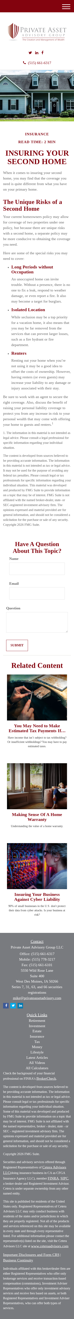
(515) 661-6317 (39, 63)
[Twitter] (30, 53)
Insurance (37, 1036)
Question (13, 608)
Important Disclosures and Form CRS (31, 1255)
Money (37, 1047)
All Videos (37, 1063)
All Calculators (37, 1068)
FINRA (53, 1178)
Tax (37, 1042)
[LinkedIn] (36, 53)
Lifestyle (37, 1052)
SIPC (64, 1178)
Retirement (37, 1021)
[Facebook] (42, 53)
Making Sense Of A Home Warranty (37, 817)
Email (14, 583)
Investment (37, 1026)
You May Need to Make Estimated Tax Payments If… (37, 728)
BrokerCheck (46, 1078)
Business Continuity (18, 1260)
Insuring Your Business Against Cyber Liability (37, 897)
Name (13, 559)
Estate (37, 1031)
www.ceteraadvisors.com (49, 1246)
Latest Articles (37, 1057)
